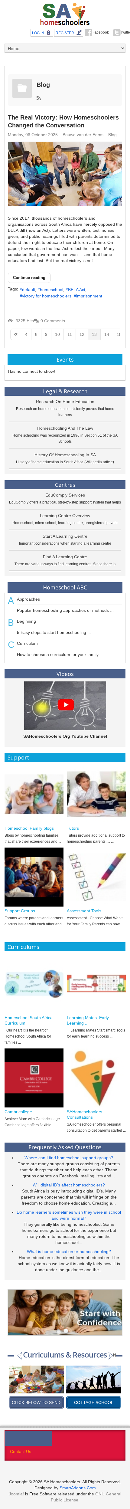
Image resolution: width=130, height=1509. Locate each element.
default (28, 289)
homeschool (51, 289)
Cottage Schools (94, 1402)
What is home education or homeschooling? (69, 1251)
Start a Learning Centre (65, 536)
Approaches (28, 599)
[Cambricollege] (34, 1077)
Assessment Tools (84, 910)
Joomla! (16, 1493)
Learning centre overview (65, 515)
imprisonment (89, 296)
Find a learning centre (65, 556)
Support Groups (20, 910)
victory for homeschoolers (46, 296)
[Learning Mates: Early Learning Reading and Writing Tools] (96, 983)
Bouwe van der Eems (83, 134)
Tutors (73, 828)
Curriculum (27, 643)
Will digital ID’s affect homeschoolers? (69, 1185)
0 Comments (53, 320)
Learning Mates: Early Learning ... (88, 1020)
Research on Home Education (65, 401)
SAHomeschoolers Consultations (84, 1114)
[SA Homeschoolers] (65, 14)
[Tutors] (96, 794)
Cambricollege (18, 1111)
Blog (43, 84)
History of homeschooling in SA (65, 454)
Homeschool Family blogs (29, 828)
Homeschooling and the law (65, 428)
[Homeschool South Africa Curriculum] (34, 983)
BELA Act (76, 289)
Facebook (101, 32)
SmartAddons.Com (78, 1487)
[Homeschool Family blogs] (34, 794)
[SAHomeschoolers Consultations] (96, 1077)
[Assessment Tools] (96, 877)
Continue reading (29, 277)
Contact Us (20, 1451)
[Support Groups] (34, 877)
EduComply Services (65, 495)
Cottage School (36, 1402)
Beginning (26, 621)
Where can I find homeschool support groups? (68, 1157)
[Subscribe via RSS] (39, 98)
